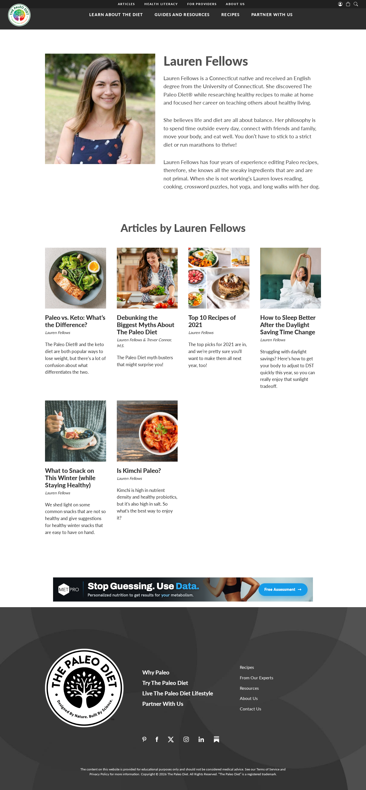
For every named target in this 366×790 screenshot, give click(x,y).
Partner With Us (272, 14)
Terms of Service (267, 769)
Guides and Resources (182, 14)
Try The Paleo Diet (165, 682)
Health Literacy (161, 4)
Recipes (230, 14)
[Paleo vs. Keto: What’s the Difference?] (75, 278)
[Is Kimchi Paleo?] (147, 431)
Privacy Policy (99, 774)
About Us (235, 4)
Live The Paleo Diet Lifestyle (177, 693)
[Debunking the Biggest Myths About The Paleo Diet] (147, 278)
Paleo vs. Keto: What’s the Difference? (75, 321)
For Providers (201, 4)
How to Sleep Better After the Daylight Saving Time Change (288, 325)
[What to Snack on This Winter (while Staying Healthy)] (75, 431)
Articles (126, 4)
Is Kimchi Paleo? (139, 470)
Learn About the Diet (116, 14)
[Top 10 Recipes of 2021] (218, 278)
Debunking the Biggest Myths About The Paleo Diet (145, 325)
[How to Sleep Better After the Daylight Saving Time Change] (290, 278)
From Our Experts (256, 677)
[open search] (356, 3)
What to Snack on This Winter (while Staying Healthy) (70, 478)
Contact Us (250, 708)
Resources (249, 688)
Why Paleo (155, 672)
